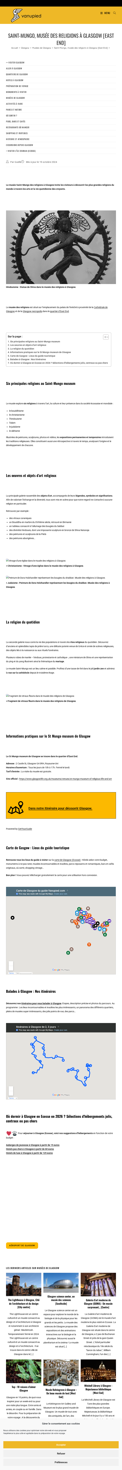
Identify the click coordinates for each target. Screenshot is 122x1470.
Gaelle (18, 162)
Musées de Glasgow (15, 97)
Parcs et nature (14, 109)
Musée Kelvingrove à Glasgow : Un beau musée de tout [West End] (61, 1393)
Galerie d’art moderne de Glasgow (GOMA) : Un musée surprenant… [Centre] (98, 1303)
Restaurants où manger (17, 127)
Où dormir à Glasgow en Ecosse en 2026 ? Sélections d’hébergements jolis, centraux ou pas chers (59, 363)
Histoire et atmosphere (17, 139)
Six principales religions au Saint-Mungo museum (35, 341)
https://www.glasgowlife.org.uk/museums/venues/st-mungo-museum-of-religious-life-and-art (65, 779)
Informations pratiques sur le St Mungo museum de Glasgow (40, 352)
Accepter (61, 1444)
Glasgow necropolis (32, 311)
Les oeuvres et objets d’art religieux (28, 345)
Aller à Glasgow (14, 68)
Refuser (61, 1453)
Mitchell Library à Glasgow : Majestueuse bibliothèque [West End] (98, 1389)
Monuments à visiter (16, 92)
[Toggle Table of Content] (104, 337)
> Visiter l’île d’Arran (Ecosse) (21, 150)
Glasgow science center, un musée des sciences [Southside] (61, 1300)
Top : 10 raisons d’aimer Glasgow (24, 1388)
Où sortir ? (11, 115)
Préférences (61, 1462)
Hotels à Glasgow (14, 80)
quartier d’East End (59, 311)
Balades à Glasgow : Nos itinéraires (28, 359)
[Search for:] (113, 13)
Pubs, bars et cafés (15, 121)
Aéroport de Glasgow (22, 1245)
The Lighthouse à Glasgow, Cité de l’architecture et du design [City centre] (23, 1303)
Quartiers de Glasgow (17, 74)
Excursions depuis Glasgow (19, 145)
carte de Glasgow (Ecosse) (67, 860)
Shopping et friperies (17, 133)
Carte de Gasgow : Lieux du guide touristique (32, 356)
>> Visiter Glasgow (15, 62)
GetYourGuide (25, 829)
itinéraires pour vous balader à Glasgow (41, 1003)
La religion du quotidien (22, 348)
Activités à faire (14, 103)
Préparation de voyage (17, 86)
